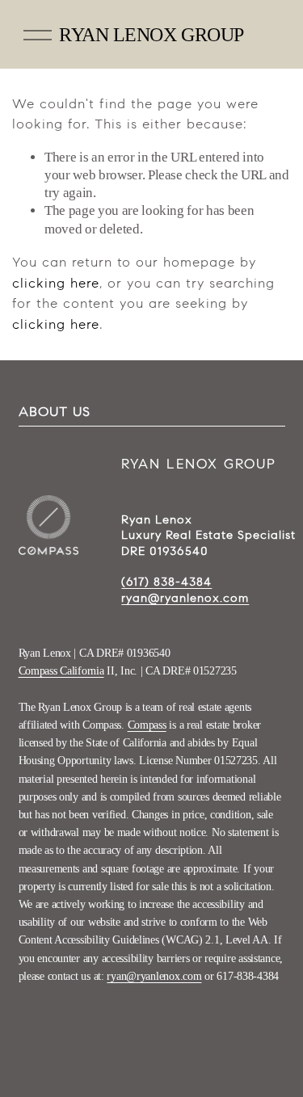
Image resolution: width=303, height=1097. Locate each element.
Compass (147, 725)
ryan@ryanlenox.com (154, 976)
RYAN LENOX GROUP (151, 34)
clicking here (55, 283)
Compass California (61, 671)
